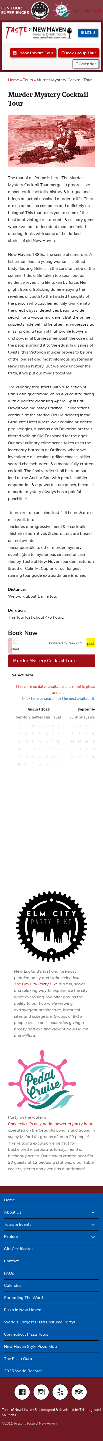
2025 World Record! (23, 1370)
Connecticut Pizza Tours (26, 1334)
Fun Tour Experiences (15, 10)
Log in (6, 1434)
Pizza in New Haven (22, 1309)
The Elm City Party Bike (36, 983)
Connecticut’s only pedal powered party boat (50, 1123)
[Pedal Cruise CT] (61, 9)
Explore (11, 1236)
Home (13, 79)
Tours (28, 79)
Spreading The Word (23, 1297)
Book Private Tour (35, 52)
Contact (11, 1260)
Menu (89, 33)
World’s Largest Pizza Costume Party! (39, 1321)
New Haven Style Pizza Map (30, 1346)
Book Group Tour (80, 52)
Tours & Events (18, 1224)
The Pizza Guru (18, 1358)
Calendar (87, 63)
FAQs (9, 1273)
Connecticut (87, 10)
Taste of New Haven (17, 1410)
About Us (13, 1212)
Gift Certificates (19, 1248)
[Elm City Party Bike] (40, 10)
